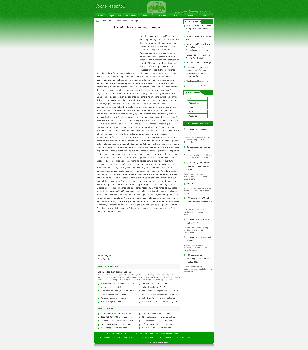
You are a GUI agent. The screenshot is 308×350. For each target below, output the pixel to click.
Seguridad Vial (147, 337)
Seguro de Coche (147, 333)
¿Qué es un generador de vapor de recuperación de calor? (197, 166)
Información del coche (110, 21)
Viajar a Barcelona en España (154, 287)
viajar (190, 15)
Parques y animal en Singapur (113, 298)
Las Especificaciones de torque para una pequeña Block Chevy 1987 (117, 324)
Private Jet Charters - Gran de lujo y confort (119, 294)
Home (100, 15)
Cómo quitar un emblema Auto (197, 131)
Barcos (175, 15)
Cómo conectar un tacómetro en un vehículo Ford (115, 313)
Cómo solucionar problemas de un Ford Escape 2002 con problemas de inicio (158, 317)
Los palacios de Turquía (196, 86)
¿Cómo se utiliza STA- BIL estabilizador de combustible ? (199, 201)
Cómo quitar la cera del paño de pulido (199, 239)
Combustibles (165, 337)
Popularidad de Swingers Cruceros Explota (160, 291)
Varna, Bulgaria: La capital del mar (198, 38)
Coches (145, 15)
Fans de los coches (129, 333)
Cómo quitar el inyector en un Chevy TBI (198, 221)
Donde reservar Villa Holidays (198, 62)
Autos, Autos (128, 337)
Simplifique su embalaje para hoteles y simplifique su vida (117, 291)
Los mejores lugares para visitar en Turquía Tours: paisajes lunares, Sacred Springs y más (197, 71)
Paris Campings (105, 259)
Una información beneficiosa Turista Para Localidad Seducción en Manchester (198, 47)
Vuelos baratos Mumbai (111, 287)
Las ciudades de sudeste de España (114, 272)
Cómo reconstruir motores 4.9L (198, 149)
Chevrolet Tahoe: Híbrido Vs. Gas (156, 313)
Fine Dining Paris (106, 255)
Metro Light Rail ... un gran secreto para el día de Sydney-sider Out (159, 298)
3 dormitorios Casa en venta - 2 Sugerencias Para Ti (155, 284)
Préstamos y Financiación (167, 333)
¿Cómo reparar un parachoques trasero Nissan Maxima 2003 (198, 258)
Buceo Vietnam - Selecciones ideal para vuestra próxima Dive (198, 29)
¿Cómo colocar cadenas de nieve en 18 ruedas (158, 324)
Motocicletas (160, 15)
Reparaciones (115, 15)
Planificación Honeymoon (197, 81)
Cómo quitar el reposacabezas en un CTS (118, 320)
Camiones (206, 15)
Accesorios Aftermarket (110, 333)
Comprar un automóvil (130, 15)
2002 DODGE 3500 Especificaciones (116, 317)
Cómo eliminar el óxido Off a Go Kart (157, 320)
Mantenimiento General (110, 337)
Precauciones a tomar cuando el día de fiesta (117, 284)
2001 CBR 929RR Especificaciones (156, 328)
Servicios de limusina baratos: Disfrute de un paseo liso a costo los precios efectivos (159, 294)
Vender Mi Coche (183, 337)
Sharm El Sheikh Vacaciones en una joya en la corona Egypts (160, 302)
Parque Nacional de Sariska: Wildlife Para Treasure (198, 56)
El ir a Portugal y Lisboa (111, 301)
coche (125, 21)
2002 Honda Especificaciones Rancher (117, 328)
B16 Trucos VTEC (194, 184)
